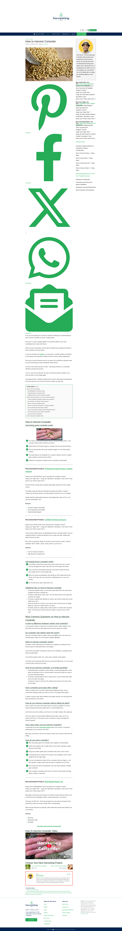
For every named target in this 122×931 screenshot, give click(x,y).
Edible (48, 34)
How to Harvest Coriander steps (52, 892)
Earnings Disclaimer (67, 910)
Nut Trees (46, 918)
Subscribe (31, 919)
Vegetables (64, 868)
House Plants (56, 34)
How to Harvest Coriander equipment (35, 891)
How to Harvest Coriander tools (35, 894)
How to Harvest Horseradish (59, 866)
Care (45, 904)
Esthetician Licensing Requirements (86, 187)
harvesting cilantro (45, 727)
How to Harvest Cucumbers (39, 866)
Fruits (73, 34)
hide (37, 386)
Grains (46, 912)
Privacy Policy (66, 912)
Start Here (65, 904)
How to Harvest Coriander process (37, 892)
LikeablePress (73, 929)
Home (26, 39)
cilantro (42, 354)
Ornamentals (66, 34)
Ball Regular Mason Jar (54, 782)
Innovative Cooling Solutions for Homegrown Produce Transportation (85, 148)
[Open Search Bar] (87, 34)
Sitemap (64, 915)
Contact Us (65, 907)
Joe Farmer (40, 876)
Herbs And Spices (34, 889)
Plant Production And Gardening (85, 190)
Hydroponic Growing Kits (83, 179)
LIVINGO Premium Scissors (55, 520)
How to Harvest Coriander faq (51, 891)
